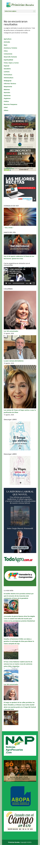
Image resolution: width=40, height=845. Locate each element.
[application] (20, 276)
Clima (6, 51)
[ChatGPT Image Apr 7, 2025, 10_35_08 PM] (20, 781)
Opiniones (7, 95)
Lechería (6, 72)
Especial (6, 66)
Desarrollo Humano (10, 57)
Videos (6, 110)
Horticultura (8, 75)
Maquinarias (8, 86)
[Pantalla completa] (34, 283)
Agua (5, 45)
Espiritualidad (8, 60)
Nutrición (7, 92)
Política (6, 101)
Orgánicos (7, 98)
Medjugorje (7, 81)
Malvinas (7, 89)
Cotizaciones (8, 54)
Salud (5, 107)
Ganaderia (7, 69)
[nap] (20, 755)
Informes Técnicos (10, 83)
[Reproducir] (6, 283)
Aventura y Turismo (10, 48)
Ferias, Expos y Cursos (11, 63)
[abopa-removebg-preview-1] (20, 806)
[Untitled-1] (20, 586)
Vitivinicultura (8, 78)
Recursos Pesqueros (10, 104)
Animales (7, 42)
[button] (20, 276)
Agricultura (7, 39)
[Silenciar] (31, 283)
